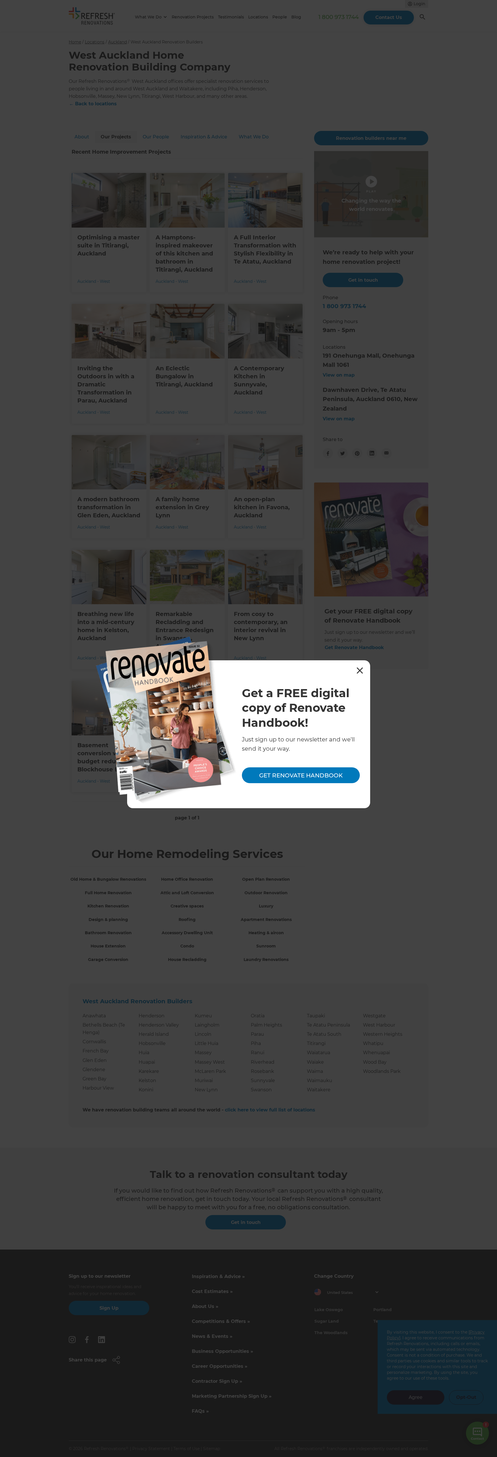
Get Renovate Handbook (301, 775)
